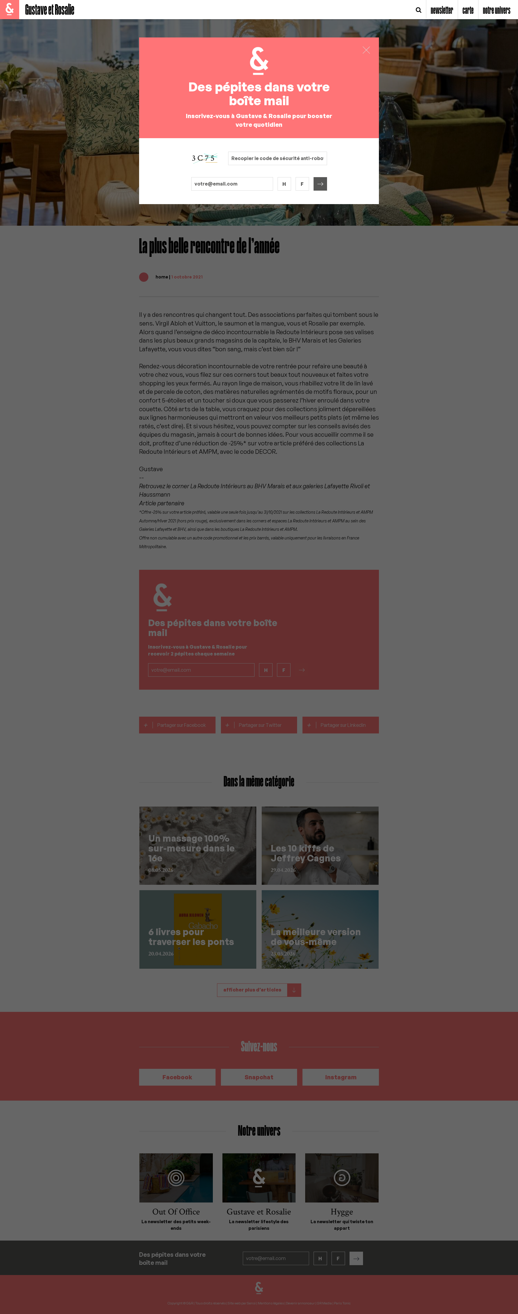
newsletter (442, 11)
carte (468, 11)
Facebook (177, 1077)
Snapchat (259, 1077)
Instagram (340, 1077)
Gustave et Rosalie (49, 10)
